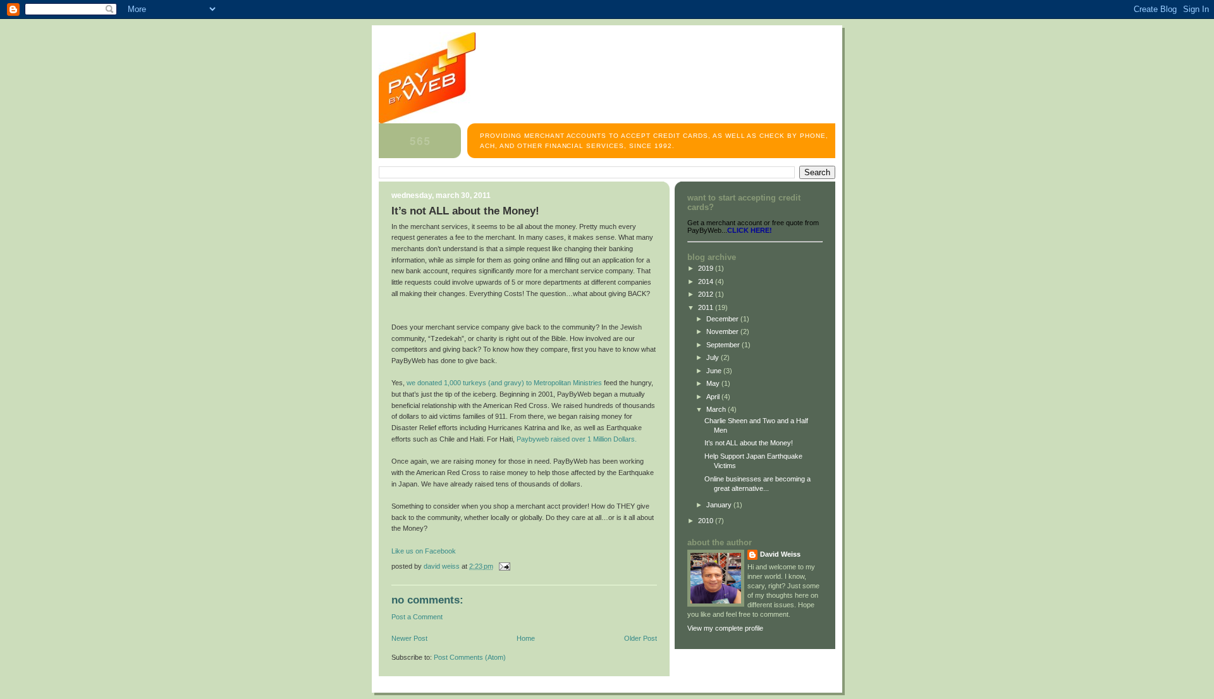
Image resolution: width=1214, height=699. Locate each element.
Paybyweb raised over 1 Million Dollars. (577, 439)
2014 (706, 281)
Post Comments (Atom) (470, 657)
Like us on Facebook (423, 551)
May (713, 383)
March (717, 409)
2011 (706, 307)
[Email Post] (503, 566)
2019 (706, 268)
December (723, 319)
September (724, 345)
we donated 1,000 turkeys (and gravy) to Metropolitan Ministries (504, 383)
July (713, 357)
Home (526, 638)
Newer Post (409, 638)
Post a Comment (417, 617)
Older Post (640, 638)
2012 (706, 294)
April (713, 396)
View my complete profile (725, 628)
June (714, 370)
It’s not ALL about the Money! (748, 443)
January (719, 505)
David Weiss (780, 554)
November (723, 331)
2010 (706, 520)
